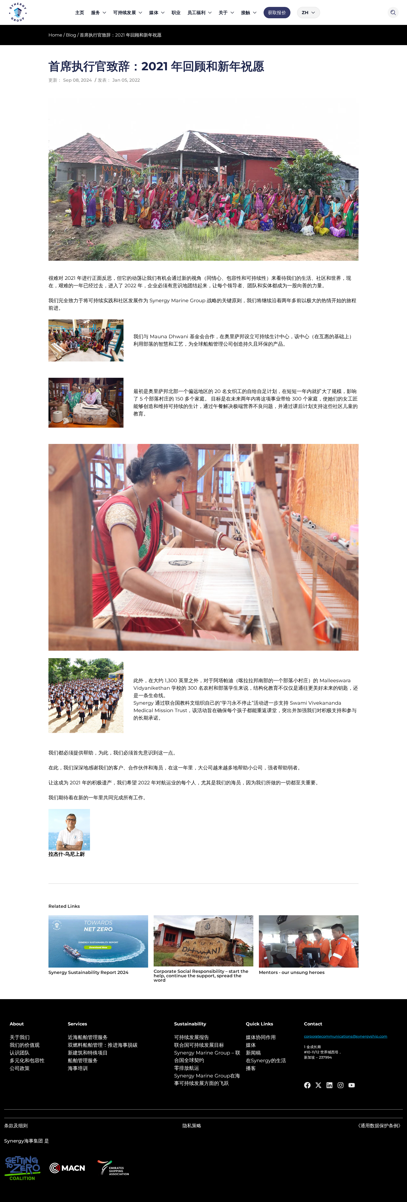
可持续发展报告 (191, 1037)
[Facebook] (307, 1085)
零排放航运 (186, 1068)
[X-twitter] (318, 1085)
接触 (245, 12)
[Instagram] (340, 1085)
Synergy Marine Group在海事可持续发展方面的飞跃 (207, 1079)
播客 (251, 1068)
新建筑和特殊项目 (88, 1053)
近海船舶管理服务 (88, 1037)
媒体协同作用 (261, 1037)
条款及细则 (16, 1125)
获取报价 (277, 12)
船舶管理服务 (83, 1061)
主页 (79, 12)
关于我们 (20, 1037)
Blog (71, 35)
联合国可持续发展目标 (199, 1045)
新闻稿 (253, 1053)
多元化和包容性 (27, 1061)
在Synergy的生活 (266, 1061)
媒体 (153, 12)
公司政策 (20, 1068)
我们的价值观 (25, 1045)
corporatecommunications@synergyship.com (345, 1036)
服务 (95, 12)
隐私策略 (191, 1125)
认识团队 (20, 1053)
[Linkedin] (329, 1085)
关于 (223, 12)
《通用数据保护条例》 (379, 1125)
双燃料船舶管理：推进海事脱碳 (103, 1045)
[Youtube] (351, 1085)
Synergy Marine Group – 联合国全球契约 (207, 1056)
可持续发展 (124, 12)
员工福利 (196, 12)
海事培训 (78, 1068)
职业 (176, 12)
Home (55, 35)
